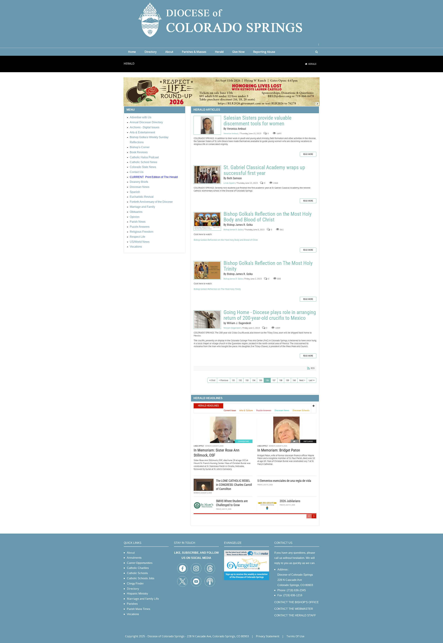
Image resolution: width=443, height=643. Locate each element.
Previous (224, 380)
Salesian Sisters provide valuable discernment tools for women (207, 125)
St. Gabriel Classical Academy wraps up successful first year (207, 175)
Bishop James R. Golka (233, 229)
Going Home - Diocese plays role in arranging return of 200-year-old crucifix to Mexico (207, 319)
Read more (308, 154)
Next (301, 380)
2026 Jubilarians (290, 501)
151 (233, 380)
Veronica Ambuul (231, 133)
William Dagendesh (232, 328)
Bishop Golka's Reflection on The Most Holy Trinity (207, 270)
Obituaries (308, 441)
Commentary (243, 441)
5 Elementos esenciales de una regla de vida (284, 481)
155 (260, 380)
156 (267, 380)
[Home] (306, 63)
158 (280, 380)
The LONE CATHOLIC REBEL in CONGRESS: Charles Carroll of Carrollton (234, 485)
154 (253, 380)
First (213, 380)
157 (273, 380)
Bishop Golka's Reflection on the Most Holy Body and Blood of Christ (207, 221)
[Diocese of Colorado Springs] (221, 19)
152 (240, 380)
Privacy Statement (267, 636)
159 (287, 380)
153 (246, 380)
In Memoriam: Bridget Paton (278, 450)
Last (311, 380)
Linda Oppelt (229, 183)
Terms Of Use (295, 636)
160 (294, 380)
